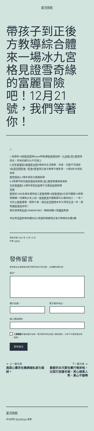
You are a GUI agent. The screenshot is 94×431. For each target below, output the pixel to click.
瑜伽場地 (52, 156)
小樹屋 (18, 202)
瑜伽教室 (44, 198)
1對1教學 (75, 156)
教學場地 (14, 177)
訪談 (37, 185)
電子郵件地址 (56, 303)
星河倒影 (47, 7)
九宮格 (66, 156)
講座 (61, 210)
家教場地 (57, 193)
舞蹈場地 (17, 206)
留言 (13, 272)
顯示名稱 (15, 303)
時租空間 (27, 156)
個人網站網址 (16, 318)
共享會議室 (18, 164)
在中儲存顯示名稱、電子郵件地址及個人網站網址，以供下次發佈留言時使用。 (48, 336)
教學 (12, 193)
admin (17, 240)
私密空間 (16, 169)
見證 (12, 189)
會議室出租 (31, 164)
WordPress (21, 419)
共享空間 (49, 202)
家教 (42, 193)
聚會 (23, 169)
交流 (70, 202)
